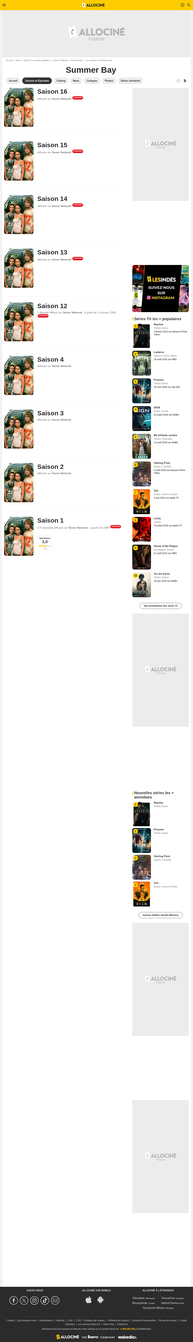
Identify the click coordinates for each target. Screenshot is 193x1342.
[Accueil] (93, 5)
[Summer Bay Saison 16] (19, 107)
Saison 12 (52, 305)
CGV (78, 1320)
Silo (156, 490)
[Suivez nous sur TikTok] (45, 1300)
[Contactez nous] (56, 1300)
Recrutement (46, 1320)
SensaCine (168, 1298)
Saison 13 (52, 252)
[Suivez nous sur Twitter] (24, 1300)
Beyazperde (139, 1302)
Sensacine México (153, 1307)
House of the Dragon (166, 546)
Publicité (60, 1320)
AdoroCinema (169, 1302)
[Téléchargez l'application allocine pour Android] (102, 1299)
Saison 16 (52, 91)
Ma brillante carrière (165, 435)
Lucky (157, 518)
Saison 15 (52, 145)
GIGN (157, 407)
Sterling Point (162, 463)
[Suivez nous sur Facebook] (14, 1300)
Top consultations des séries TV (161, 606)
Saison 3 (50, 413)
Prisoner (159, 379)
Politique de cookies (94, 1320)
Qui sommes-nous (27, 1320)
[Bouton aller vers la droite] (184, 81)
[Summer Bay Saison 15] (19, 160)
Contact (10, 1320)
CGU (70, 1320)
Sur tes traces (162, 573)
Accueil (9, 60)
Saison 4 (50, 359)
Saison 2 (50, 466)
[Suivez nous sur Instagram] (35, 1300)
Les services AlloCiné (89, 1324)
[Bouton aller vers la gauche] (178, 81)
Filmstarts (138, 1298)
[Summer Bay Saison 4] (19, 375)
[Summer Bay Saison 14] (19, 214)
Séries (18, 60)
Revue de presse (168, 1320)
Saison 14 (52, 198)
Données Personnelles (144, 1320)
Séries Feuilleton (60, 60)
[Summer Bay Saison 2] (19, 482)
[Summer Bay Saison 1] (19, 536)
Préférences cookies (118, 1320)
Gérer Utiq (108, 1324)
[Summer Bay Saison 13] (19, 268)
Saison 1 (50, 520)
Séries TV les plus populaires (37, 60)
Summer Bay (77, 60)
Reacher (158, 324)
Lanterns (159, 352)
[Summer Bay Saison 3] (19, 429)
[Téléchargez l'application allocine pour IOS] (90, 1299)
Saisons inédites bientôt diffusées (160, 915)
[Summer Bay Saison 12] (19, 321)
